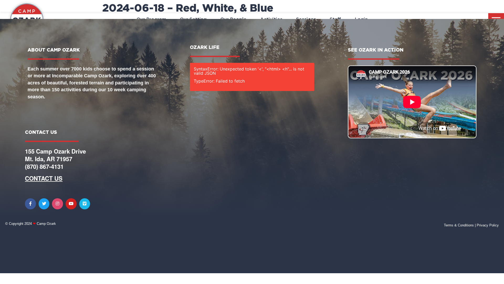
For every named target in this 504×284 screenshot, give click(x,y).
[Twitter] (44, 203)
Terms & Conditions (459, 225)
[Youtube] (71, 203)
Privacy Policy (488, 225)
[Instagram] (57, 203)
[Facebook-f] (30, 203)
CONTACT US (43, 178)
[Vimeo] (84, 203)
